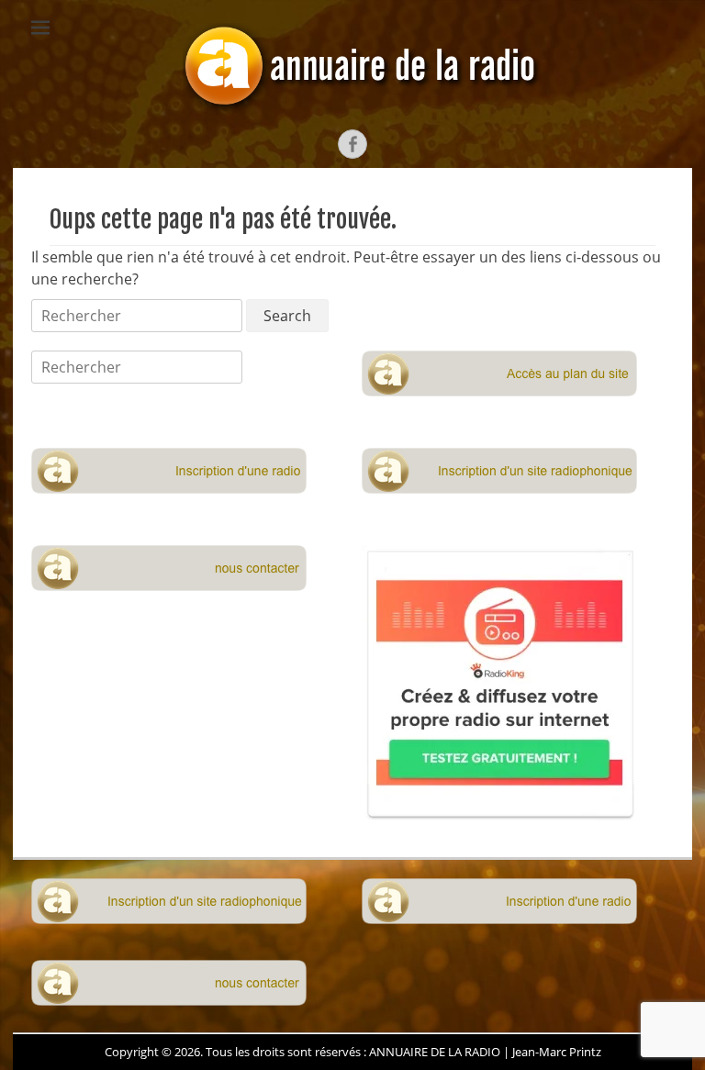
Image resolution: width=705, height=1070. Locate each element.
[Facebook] (352, 144)
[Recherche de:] (138, 316)
